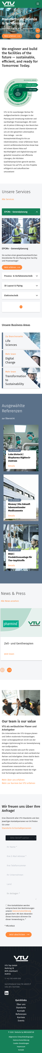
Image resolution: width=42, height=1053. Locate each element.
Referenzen (21, 1014)
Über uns (21, 1004)
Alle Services (8, 199)
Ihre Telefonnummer (16, 864)
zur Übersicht (8, 418)
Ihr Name (12, 846)
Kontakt (21, 1011)
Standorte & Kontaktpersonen (16, 828)
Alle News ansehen (10, 601)
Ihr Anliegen (13, 893)
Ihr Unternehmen (15, 873)
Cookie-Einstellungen (21, 1043)
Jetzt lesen (9, 654)
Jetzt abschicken (17, 934)
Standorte (21, 1007)
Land (9, 883)
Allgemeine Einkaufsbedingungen (21, 1037)
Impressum (21, 1047)
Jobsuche (8, 36)
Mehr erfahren (10, 267)
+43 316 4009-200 (13, 978)
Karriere (21, 1017)
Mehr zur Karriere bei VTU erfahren (18, 783)
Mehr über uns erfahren (13, 780)
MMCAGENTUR (29, 1032)
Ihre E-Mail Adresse (16, 855)
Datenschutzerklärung (21, 911)
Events (21, 1020)
